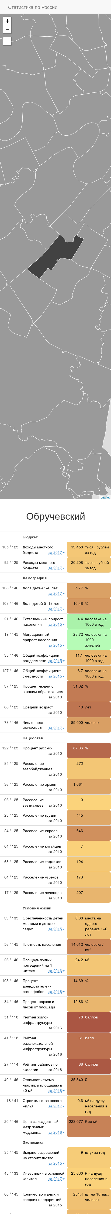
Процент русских (37, 747)
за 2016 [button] (55, 970)
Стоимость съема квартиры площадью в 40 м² (42, 1085)
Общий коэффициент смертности (42, 673)
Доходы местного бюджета (38, 549)
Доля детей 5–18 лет (41, 603)
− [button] (7, 29)
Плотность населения (42, 944)
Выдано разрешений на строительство (41, 1154)
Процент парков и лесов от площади (39, 1004)
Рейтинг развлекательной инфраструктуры (38, 1043)
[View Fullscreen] (7, 41)
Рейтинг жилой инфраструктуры (37, 1019)
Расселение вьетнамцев (33, 802)
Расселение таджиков (42, 861)
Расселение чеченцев (42, 892)
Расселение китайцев (42, 846)
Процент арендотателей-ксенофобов (37, 986)
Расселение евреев (40, 830)
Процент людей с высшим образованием (43, 688)
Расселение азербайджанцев (37, 766)
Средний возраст (38, 707)
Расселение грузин (39, 815)
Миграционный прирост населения (40, 636)
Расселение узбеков (40, 877)
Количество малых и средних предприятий (42, 1196)
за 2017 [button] (55, 552)
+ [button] (7, 21)
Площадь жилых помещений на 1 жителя (37, 965)
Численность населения (34, 725)
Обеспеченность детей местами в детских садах (43, 923)
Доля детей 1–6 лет (40, 587)
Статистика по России (32, 6)
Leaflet (105, 497)
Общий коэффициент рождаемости (42, 657)
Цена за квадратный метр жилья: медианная (40, 1127)
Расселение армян (39, 784)
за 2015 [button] (55, 624)
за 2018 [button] (55, 991)
